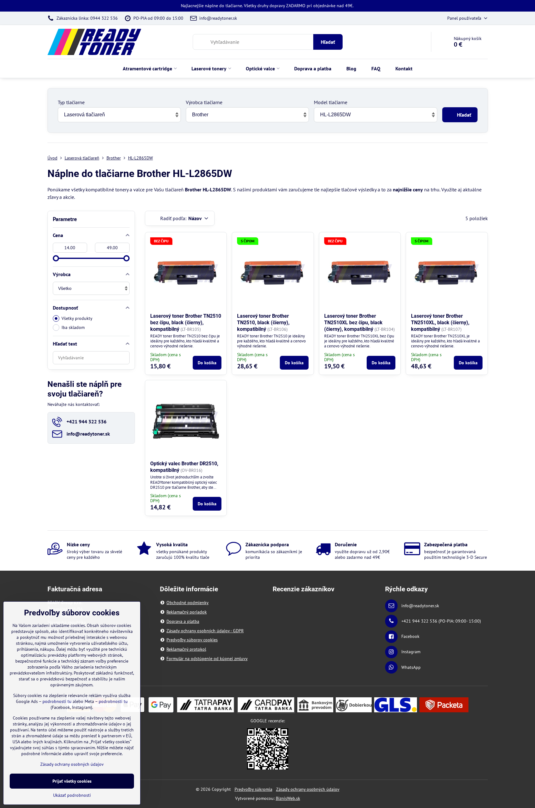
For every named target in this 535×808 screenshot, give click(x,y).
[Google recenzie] (268, 748)
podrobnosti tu (57, 701)
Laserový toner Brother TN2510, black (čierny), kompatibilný (263, 322)
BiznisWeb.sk (288, 798)
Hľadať (328, 42)
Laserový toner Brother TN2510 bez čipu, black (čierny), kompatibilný (185, 322)
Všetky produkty (77, 318)
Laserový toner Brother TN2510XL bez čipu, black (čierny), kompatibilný (353, 322)
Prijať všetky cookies (72, 781)
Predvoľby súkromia (253, 789)
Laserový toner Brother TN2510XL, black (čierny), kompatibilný (440, 322)
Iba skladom (73, 327)
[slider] (56, 258)
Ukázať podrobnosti (72, 795)
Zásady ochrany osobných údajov (307, 789)
